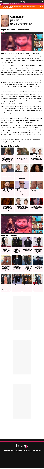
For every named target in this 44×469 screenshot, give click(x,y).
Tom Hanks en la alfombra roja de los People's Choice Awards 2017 (38, 250)
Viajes (19, 452)
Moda (4, 450)
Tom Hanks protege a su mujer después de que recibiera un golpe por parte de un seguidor (37, 157)
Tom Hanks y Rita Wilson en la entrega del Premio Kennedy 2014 (38, 287)
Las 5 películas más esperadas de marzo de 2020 (36, 207)
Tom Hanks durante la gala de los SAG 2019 (27, 249)
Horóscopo (30, 452)
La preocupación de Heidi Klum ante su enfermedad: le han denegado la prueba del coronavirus (7, 208)
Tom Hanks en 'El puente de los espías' (38, 267)
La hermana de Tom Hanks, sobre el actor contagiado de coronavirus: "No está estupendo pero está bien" (22, 192)
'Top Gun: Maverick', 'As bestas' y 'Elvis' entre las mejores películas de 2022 (22, 157)
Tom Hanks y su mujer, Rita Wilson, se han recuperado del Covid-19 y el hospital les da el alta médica (37, 192)
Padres (20, 450)
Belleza (8, 450)
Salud (33, 450)
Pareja (15, 450)
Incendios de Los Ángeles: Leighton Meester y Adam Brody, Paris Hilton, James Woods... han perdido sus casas (7, 158)
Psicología (39, 450)
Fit (12, 450)
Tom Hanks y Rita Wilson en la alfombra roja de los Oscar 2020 (5, 249)
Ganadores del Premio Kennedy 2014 (27, 286)
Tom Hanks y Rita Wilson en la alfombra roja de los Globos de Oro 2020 (16, 250)
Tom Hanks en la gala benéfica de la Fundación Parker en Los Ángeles (17, 268)
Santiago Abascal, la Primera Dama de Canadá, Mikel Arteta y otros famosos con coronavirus (7, 192)
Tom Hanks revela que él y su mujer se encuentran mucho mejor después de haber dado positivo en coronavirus (22, 175)
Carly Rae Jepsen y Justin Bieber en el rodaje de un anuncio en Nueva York (16, 287)
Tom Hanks (16, 3)
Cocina (25, 450)
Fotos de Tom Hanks (9, 235)
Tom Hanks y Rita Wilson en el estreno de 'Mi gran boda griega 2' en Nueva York (27, 268)
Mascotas (14, 452)
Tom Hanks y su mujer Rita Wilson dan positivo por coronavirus (22, 207)
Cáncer (30, 23)
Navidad (24, 452)
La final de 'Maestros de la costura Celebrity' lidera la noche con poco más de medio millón (23, 6)
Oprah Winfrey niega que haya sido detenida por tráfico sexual (36, 174)
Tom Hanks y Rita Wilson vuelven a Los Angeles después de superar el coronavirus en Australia (7, 174)
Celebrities (10, 3)
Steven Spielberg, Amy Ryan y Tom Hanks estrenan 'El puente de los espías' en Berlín (5, 287)
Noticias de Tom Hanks (10, 146)
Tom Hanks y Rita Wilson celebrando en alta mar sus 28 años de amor (5, 268)
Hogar (29, 450)
